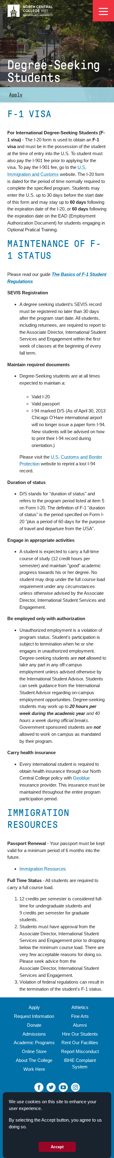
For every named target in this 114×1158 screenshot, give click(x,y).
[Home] (30, 11)
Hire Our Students (80, 1034)
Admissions (34, 1034)
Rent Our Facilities (79, 1042)
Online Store (34, 1051)
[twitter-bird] (51, 1086)
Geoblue (81, 777)
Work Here (34, 1069)
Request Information (34, 1016)
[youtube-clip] (63, 1086)
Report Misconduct (80, 1051)
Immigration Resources (42, 868)
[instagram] (75, 1086)
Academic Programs (34, 1042)
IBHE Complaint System (80, 1063)
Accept (57, 1147)
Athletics (79, 1007)
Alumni (80, 1025)
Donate (34, 1025)
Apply (15, 94)
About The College (34, 1060)
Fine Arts (80, 1016)
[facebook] (38, 1086)
